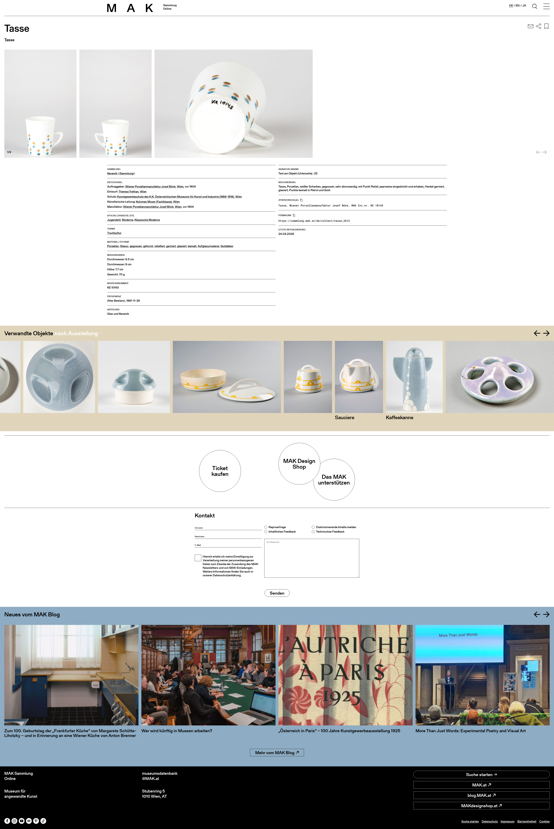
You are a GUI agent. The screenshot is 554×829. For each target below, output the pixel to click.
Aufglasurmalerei (208, 246)
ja (524, 5)
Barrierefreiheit (526, 821)
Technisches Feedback (330, 531)
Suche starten (479, 774)
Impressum (507, 821)
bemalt (192, 246)
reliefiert (159, 246)
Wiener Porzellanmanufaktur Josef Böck (150, 186)
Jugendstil (114, 220)
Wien (180, 186)
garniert (171, 246)
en (518, 5)
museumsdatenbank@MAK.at (160, 776)
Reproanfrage (277, 527)
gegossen (136, 246)
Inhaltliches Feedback (282, 531)
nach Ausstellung (76, 333)
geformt (148, 246)
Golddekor (226, 246)
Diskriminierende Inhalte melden (336, 527)
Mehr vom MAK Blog (274, 753)
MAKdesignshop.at (479, 806)
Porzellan (113, 246)
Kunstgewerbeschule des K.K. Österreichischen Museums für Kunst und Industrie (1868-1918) (175, 196)
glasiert (182, 246)
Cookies (544, 821)
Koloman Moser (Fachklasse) (154, 202)
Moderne (127, 220)
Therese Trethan (129, 191)
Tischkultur (114, 233)
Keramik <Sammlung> (121, 173)
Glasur (124, 246)
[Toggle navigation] (546, 7)
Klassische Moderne (147, 220)
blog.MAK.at (479, 795)
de (511, 6)
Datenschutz (490, 821)
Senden (277, 593)
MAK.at (479, 785)
